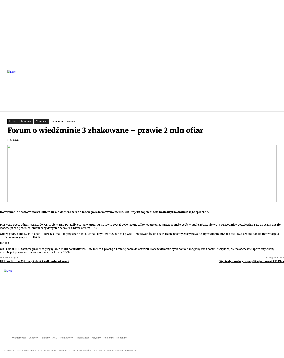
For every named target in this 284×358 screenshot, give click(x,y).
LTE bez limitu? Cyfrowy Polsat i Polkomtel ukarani (34, 261)
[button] (276, 90)
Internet (12, 121)
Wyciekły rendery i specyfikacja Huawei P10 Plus (251, 261)
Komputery (26, 121)
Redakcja (57, 121)
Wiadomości (41, 121)
